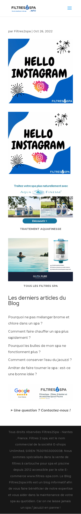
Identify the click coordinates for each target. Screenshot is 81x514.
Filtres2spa (22, 31)
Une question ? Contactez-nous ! (42, 410)
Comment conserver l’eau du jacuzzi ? (40, 360)
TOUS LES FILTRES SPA (40, 285)
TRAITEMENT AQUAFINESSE (40, 228)
